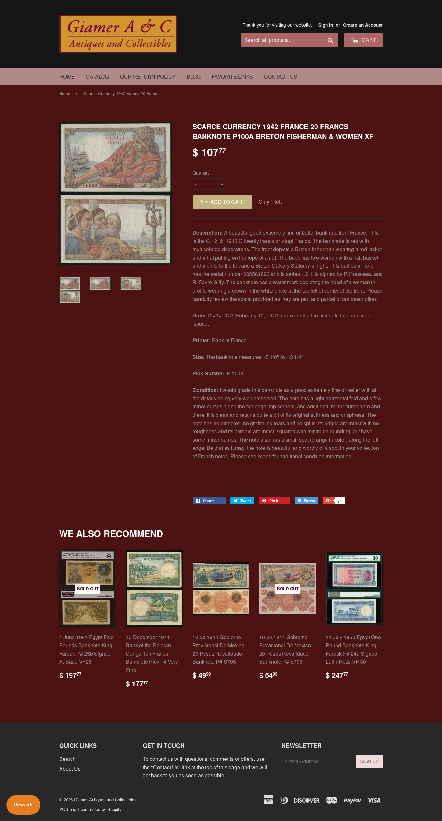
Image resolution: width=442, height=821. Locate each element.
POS (63, 809)
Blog (194, 76)
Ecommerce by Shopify (100, 809)
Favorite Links (232, 76)
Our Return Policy (148, 76)
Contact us (280, 76)
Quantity (201, 173)
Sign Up (369, 761)
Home (67, 76)
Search (67, 758)
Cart (368, 39)
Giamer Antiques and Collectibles (105, 799)
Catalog (97, 76)
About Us (70, 768)
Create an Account (363, 25)
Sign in (325, 25)
